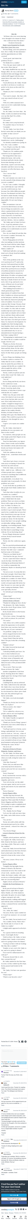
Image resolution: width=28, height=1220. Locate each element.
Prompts (8, 1218)
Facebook (13, 1202)
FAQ (2, 1213)
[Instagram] (18, 1209)
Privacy (11, 1213)
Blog (26, 1218)
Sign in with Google (13, 1199)
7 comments (14, 14)
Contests (14, 1218)
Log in (24, 2)
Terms (6, 1213)
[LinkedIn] (21, 1209)
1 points (8, 1070)
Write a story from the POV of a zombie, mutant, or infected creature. (13, 22)
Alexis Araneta (7, 1154)
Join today (13, 1195)
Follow (16, 10)
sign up (9, 1062)
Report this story (6, 1045)
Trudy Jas (6, 1099)
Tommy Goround (8, 1170)
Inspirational (10, 17)
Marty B (5, 1111)
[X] (16, 1209)
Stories (21, 1218)
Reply (2, 1077)
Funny (3, 17)
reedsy (7, 2)
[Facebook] (23, 1209)
